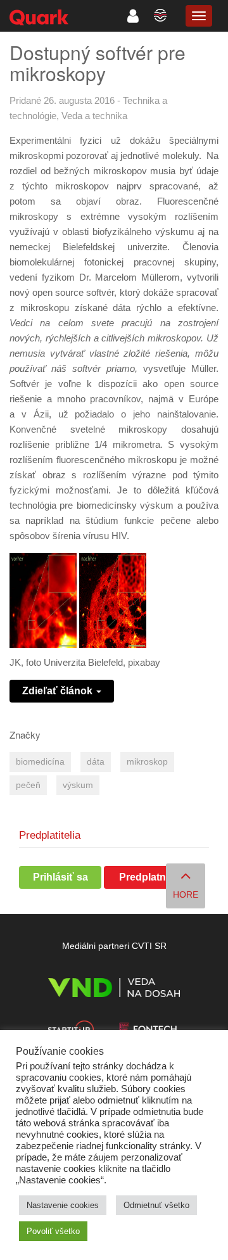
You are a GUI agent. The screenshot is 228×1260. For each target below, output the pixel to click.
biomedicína (40, 762)
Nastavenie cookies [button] (63, 1205)
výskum (78, 785)
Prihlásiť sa (60, 877)
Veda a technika (94, 115)
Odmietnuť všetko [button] (156, 1205)
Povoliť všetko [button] (53, 1231)
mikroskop (147, 762)
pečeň (28, 785)
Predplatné (145, 877)
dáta (95, 762)
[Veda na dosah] (113, 990)
